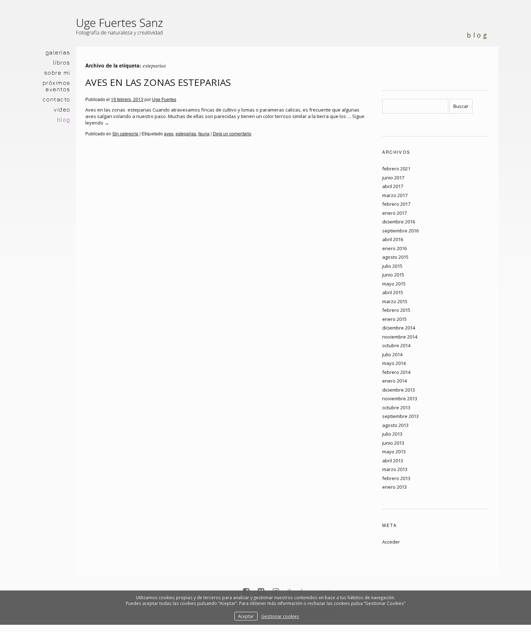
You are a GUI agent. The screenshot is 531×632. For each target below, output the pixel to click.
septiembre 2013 (400, 416)
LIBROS (61, 62)
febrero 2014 (396, 372)
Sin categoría (125, 133)
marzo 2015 (394, 301)
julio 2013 (392, 434)
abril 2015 (392, 292)
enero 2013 (394, 487)
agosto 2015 (395, 257)
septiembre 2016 (400, 230)
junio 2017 (393, 177)
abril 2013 (392, 460)
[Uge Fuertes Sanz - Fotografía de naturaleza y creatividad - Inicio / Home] (121, 30)
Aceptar (246, 616)
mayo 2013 (394, 451)
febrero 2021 (396, 168)
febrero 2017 (396, 204)
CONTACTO (56, 99)
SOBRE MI (57, 72)
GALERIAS (58, 52)
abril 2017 (392, 186)
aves (168, 133)
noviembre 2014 (399, 337)
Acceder (391, 542)
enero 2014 (394, 381)
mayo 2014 (394, 363)
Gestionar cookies (280, 616)
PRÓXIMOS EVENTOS (56, 85)
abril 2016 (392, 239)
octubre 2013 (396, 407)
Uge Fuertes (164, 99)
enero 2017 (394, 213)
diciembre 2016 (398, 221)
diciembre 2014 (398, 327)
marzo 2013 (394, 469)
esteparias (186, 133)
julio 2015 (392, 266)
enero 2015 (394, 319)
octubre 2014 (396, 345)
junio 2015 (393, 274)
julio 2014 (392, 354)
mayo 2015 (394, 283)
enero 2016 (394, 248)
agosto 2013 (395, 425)
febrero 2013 (396, 478)
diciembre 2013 (398, 390)
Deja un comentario (232, 133)
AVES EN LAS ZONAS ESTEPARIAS (158, 82)
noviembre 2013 (399, 398)
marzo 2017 (394, 195)
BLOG (63, 119)
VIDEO (62, 109)
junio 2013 (393, 443)
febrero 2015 (396, 310)
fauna (204, 133)
